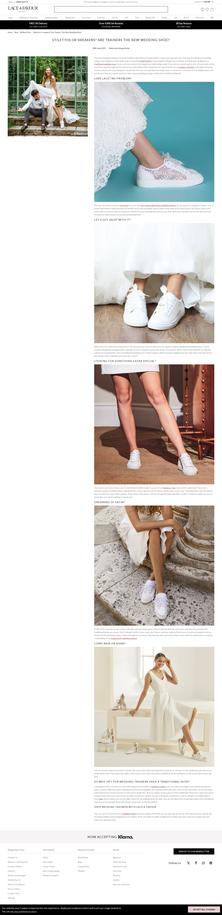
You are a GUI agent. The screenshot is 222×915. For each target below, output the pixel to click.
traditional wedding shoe (105, 64)
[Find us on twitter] (188, 863)
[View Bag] (212, 9)
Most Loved (200, 18)
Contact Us (13, 857)
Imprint (116, 880)
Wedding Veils (70, 18)
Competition (83, 866)
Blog (16, 32)
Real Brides (83, 857)
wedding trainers (158, 786)
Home (10, 32)
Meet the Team (119, 862)
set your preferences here (23, 911)
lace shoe (124, 205)
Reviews (116, 875)
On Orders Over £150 (38, 25)
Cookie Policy (14, 893)
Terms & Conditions (16, 884)
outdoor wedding (186, 67)
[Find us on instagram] (203, 863)
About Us (117, 857)
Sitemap (11, 898)
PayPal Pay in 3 (14, 880)
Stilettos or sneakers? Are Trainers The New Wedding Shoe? (57, 32)
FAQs (45, 857)
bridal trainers (145, 61)
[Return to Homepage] (23, 9)
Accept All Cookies (204, 909)
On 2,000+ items (184, 25)
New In (186, 18)
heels (101, 799)
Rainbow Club (169, 488)
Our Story (117, 871)
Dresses (115, 18)
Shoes (10, 18)
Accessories (86, 18)
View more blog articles (119, 48)
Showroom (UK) (120, 866)
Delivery (11, 871)
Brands (164, 18)
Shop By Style (150, 18)
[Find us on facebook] (196, 863)
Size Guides (48, 862)
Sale (175, 18)
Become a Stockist (121, 884)
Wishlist (81, 871)
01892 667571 (22, 2)
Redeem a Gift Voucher (18, 862)
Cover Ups (101, 18)
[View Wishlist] (207, 9)
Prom (137, 18)
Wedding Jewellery (51, 18)
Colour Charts (49, 866)
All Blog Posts (25, 32)
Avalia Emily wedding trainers (124, 638)
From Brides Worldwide (111, 25)
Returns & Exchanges (17, 875)
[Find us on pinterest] (211, 863)
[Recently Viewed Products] (202, 9)
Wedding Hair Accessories (28, 18)
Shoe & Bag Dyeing (51, 871)
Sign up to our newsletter (194, 851)
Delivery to (203, 2)
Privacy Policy (14, 889)
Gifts (126, 18)
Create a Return (15, 866)
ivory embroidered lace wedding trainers (158, 205)
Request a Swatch (51, 875)
